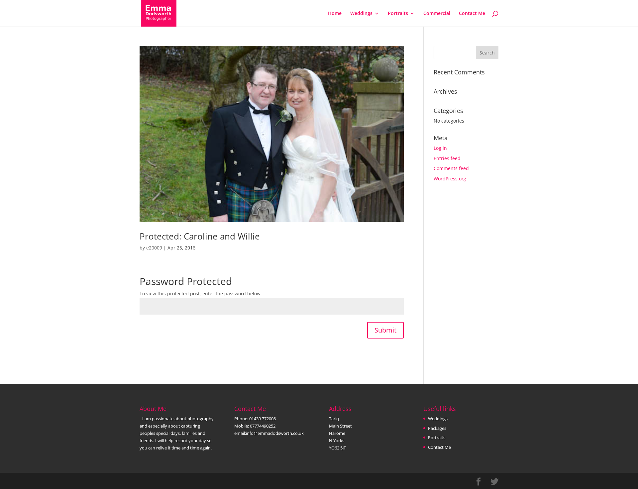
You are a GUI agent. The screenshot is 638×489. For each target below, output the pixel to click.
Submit (385, 330)
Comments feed (451, 168)
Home (335, 13)
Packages (437, 428)
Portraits (398, 13)
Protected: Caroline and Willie (200, 236)
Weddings (361, 13)
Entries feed (447, 158)
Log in (440, 148)
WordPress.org (450, 178)
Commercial (436, 13)
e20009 (154, 247)
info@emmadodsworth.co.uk (275, 433)
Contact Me (472, 13)
